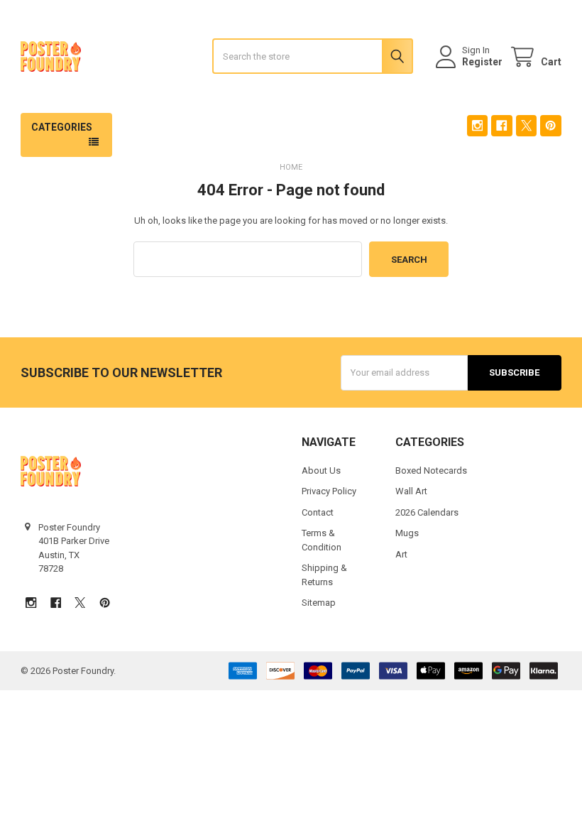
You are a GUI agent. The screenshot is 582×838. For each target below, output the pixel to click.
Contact (318, 512)
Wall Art (411, 491)
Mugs (407, 533)
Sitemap (319, 602)
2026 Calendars (427, 512)
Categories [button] (61, 127)
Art (401, 554)
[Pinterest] (550, 125)
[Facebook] (501, 125)
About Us (321, 470)
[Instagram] (477, 125)
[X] (526, 125)
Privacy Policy (329, 491)
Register (482, 61)
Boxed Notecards (431, 470)
